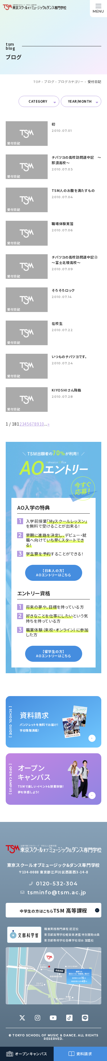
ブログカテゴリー (71, 81)
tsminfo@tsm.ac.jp (57, 892)
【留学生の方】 (53, 653)
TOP (37, 81)
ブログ (49, 81)
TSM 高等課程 (53, 910)
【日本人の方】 (53, 572)
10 (41, 424)
